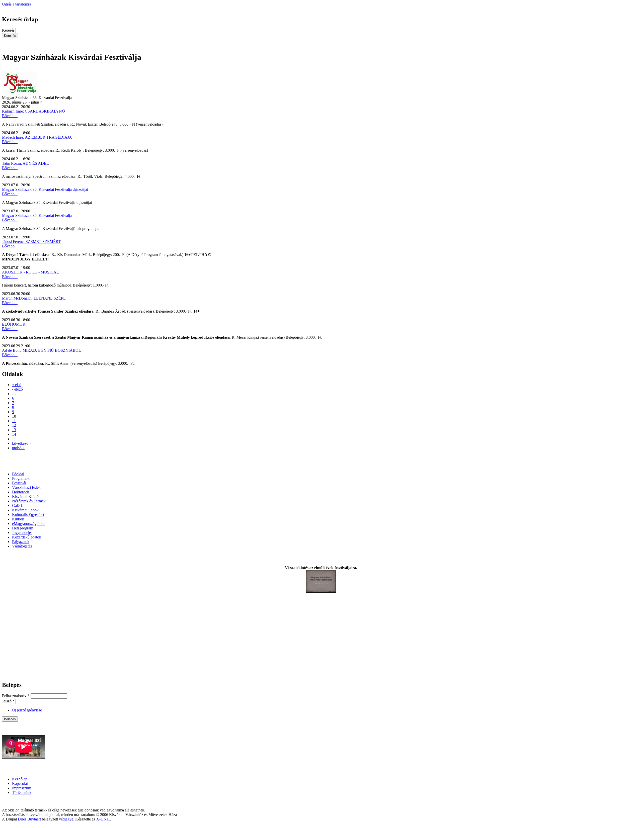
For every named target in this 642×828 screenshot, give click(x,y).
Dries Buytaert (29, 819)
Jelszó (8, 701)
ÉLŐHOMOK (14, 324)
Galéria (18, 505)
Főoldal (18, 474)
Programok (21, 478)
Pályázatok (20, 541)
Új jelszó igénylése (27, 710)
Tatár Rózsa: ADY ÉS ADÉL (25, 163)
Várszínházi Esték (26, 487)
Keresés (9, 30)
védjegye (66, 819)
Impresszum (21, 788)
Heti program (22, 528)
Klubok (18, 519)
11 (14, 421)
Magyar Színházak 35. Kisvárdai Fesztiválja (37, 215)
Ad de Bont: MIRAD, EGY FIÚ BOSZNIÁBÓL (41, 350)
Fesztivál (19, 483)
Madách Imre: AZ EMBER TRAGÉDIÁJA (37, 137)
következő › (21, 443)
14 (14, 434)
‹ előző (17, 389)
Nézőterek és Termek (29, 501)
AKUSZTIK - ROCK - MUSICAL (30, 272)
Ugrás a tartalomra (16, 4)
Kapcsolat (20, 783)
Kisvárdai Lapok (25, 510)
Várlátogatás (22, 546)
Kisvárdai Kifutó (25, 496)
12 (14, 425)
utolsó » (18, 448)
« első (16, 385)
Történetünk (21, 792)
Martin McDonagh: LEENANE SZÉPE (34, 298)
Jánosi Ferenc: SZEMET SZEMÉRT (31, 241)
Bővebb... (10, 116)
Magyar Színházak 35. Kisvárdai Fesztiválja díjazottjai (45, 189)
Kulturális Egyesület (28, 514)
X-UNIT (103, 819)
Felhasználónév (16, 696)
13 (14, 430)
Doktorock (20, 492)
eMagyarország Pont (28, 523)
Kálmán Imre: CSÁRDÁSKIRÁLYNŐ (33, 111)
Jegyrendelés (22, 532)
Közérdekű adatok (26, 537)
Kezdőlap (19, 779)
